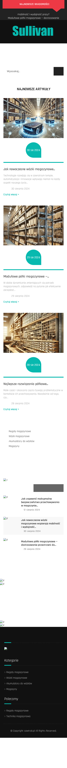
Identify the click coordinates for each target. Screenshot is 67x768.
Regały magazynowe (19, 47)
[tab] (18, 488)
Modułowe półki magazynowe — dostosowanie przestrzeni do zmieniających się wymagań (33, 16)
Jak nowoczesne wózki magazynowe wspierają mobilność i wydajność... (40, 523)
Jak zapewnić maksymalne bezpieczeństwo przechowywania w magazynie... (40, 502)
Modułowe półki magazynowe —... (26, 276)
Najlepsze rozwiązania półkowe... (25, 384)
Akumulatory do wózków (21, 63)
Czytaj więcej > (11, 194)
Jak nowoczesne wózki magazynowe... (29, 169)
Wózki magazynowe (18, 55)
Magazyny (47, 63)
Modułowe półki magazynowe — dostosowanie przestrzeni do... (39, 543)
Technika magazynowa (18, 716)
